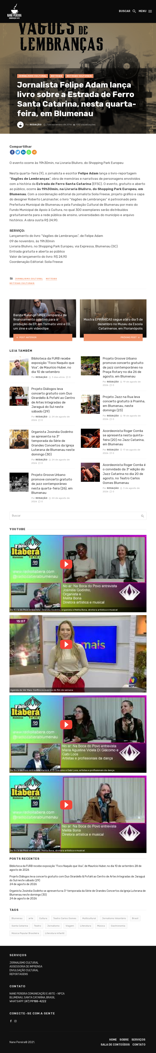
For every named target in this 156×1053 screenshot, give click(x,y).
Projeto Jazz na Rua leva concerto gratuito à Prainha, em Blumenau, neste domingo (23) (124, 403)
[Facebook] (12, 152)
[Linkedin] (23, 152)
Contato (138, 1044)
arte (31, 918)
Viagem (70, 925)
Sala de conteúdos (115, 1044)
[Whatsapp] (28, 152)
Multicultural (89, 918)
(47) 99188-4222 (35, 1001)
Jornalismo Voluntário (114, 918)
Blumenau (17, 918)
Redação (35, 124)
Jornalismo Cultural (32, 76)
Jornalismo (53, 925)
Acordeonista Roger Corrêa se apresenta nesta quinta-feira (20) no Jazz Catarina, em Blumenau (123, 437)
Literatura (85, 925)
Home (113, 1039)
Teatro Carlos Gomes (64, 918)
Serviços (138, 1039)
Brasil (135, 918)
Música (101, 925)
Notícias (56, 76)
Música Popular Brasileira (25, 933)
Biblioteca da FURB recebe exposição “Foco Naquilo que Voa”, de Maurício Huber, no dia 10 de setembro (52, 365)
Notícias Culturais (79, 76)
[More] (34, 152)
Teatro (37, 925)
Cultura (43, 918)
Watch (66, 564)
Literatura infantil (54, 933)
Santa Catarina (20, 925)
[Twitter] (17, 152)
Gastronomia (118, 925)
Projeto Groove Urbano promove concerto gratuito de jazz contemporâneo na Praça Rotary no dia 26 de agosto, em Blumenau (123, 367)
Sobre (124, 1039)
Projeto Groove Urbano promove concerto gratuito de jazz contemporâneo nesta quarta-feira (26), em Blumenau (52, 484)
